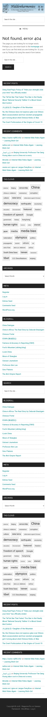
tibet (6, 258)
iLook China (7, 352)
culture (6, 198)
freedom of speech (13, 214)
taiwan (24, 252)
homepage (35, 47)
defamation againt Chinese (32, 198)
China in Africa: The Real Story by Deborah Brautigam (23, 330)
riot (33, 243)
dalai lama (16, 198)
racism (17, 243)
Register (5, 292)
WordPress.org (8, 310)
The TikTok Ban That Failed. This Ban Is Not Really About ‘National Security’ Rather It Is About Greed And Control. (22, 100)
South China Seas (10, 252)
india (29, 225)
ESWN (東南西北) (9, 339)
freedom (38, 209)
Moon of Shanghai (9, 356)
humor (23, 225)
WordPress (25, 709)
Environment (16, 209)
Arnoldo (5, 160)
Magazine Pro (27, 706)
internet (37, 225)
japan (6, 231)
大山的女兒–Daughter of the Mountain (17, 107)
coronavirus (23, 193)
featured (28, 209)
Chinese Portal (8, 334)
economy (38, 204)
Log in (4, 297)
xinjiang (32, 258)
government (7, 220)
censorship (23, 188)
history (16, 220)
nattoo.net (6, 145)
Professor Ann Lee (10, 365)
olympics (21, 237)
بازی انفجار (6, 152)
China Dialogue (8, 325)
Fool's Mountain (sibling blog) (14, 347)
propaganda (8, 243)
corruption (34, 193)
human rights (10, 224)
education (6, 209)
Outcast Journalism (10, 361)
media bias (28, 231)
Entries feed (7, 301)
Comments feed (8, 305)
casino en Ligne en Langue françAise (17, 167)
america (6, 188)
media (14, 231)
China (35, 187)
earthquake (26, 204)
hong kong (26, 220)
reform (26, 243)
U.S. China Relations (19, 258)
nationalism (8, 238)
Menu (25, 29)
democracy (11, 203)
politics (32, 238)
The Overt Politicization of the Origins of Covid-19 (22, 122)
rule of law (7, 247)
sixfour (31, 247)
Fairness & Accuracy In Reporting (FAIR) (18, 343)
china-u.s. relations (10, 193)
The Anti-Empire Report (11, 374)
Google (30, 215)
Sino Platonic (7, 370)
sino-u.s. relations (19, 247)
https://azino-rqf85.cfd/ (11, 138)
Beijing (13, 188)
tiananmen (33, 252)
